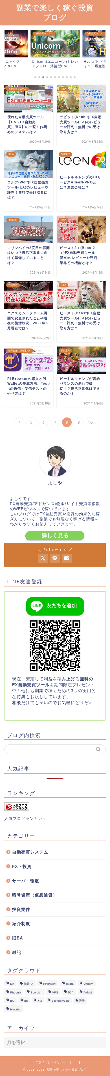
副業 (82, 1000)
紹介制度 (21, 923)
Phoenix (15, 992)
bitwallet (15, 1009)
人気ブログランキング (25, 819)
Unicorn (88, 983)
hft (26, 1000)
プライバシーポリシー (50, 1062)
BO (12, 1000)
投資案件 (21, 909)
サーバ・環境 (25, 880)
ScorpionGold (60, 1000)
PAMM (87, 992)
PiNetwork (49, 983)
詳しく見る (55, 535)
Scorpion (36, 992)
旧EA (17, 938)
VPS (55, 992)
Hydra (70, 983)
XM (40, 1000)
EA (12, 983)
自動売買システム (30, 852)
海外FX (28, 983)
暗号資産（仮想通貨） (34, 895)
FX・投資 (22, 866)
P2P (71, 992)
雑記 (16, 952)
